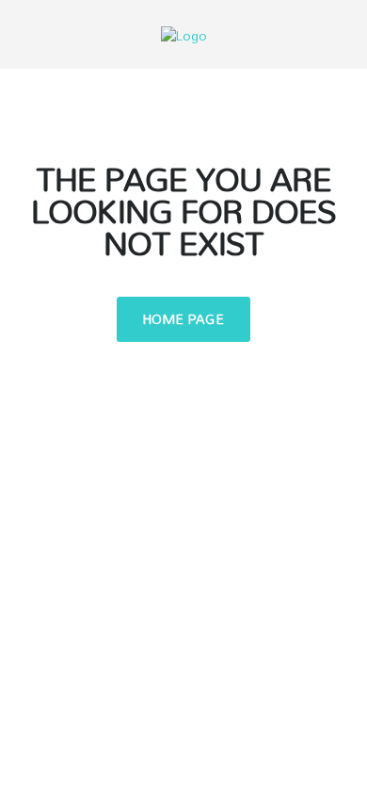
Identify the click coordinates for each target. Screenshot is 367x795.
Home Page (183, 319)
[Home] (184, 33)
